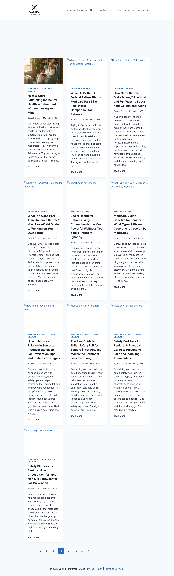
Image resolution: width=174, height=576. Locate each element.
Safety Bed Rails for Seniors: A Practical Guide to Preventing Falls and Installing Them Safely (127, 350)
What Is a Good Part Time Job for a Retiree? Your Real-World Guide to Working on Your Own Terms (44, 224)
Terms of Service (114, 568)
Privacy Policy (95, 568)
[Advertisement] (87, 35)
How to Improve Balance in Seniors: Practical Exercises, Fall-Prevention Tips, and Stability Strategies (44, 350)
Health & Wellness (37, 89)
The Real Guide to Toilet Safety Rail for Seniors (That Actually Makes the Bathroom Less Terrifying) (86, 350)
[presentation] (43, 71)
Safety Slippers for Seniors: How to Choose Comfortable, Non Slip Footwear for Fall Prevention (42, 474)
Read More (35, 167)
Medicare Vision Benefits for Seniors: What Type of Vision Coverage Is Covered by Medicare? (130, 224)
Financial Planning (80, 89)
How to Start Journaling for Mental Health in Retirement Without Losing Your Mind (42, 104)
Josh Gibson (35, 118)
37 (87, 550)
